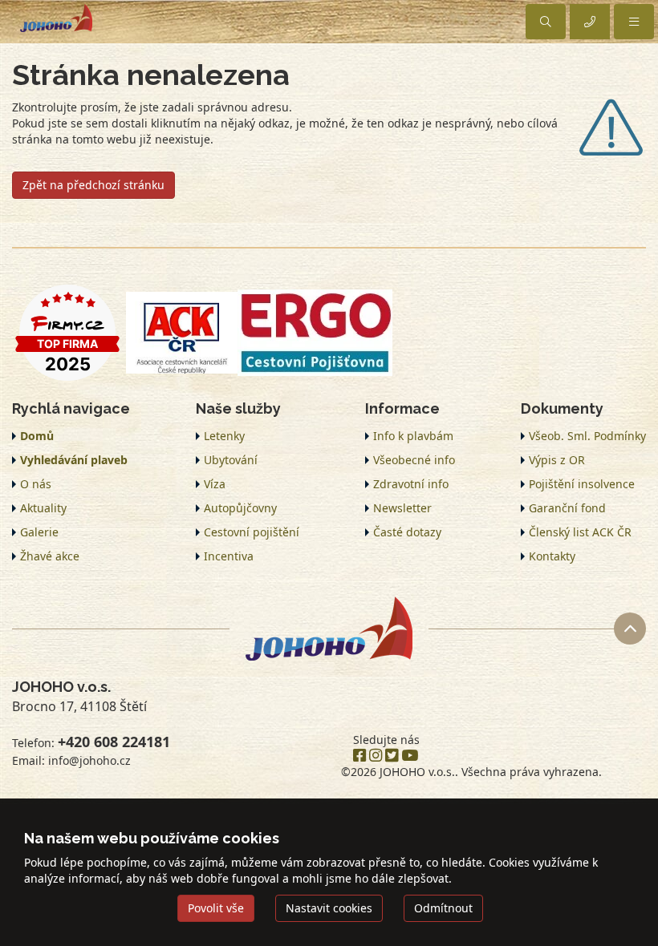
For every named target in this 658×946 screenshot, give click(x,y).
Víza (214, 483)
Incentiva (229, 556)
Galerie (39, 532)
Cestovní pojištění (251, 532)
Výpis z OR (557, 459)
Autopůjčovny (240, 507)
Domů (37, 435)
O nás (35, 483)
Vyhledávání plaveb (74, 459)
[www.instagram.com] (375, 756)
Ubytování (231, 459)
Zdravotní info (411, 483)
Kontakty (552, 556)
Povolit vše (216, 908)
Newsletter (402, 507)
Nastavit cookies (329, 908)
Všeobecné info (414, 459)
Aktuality (43, 507)
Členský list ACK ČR (580, 532)
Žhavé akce (49, 556)
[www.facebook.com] (359, 756)
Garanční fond (567, 507)
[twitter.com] (391, 756)
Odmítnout (443, 908)
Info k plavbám (413, 435)
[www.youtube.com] (409, 756)
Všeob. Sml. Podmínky (587, 435)
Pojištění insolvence (582, 483)
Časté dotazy (407, 532)
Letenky (224, 435)
